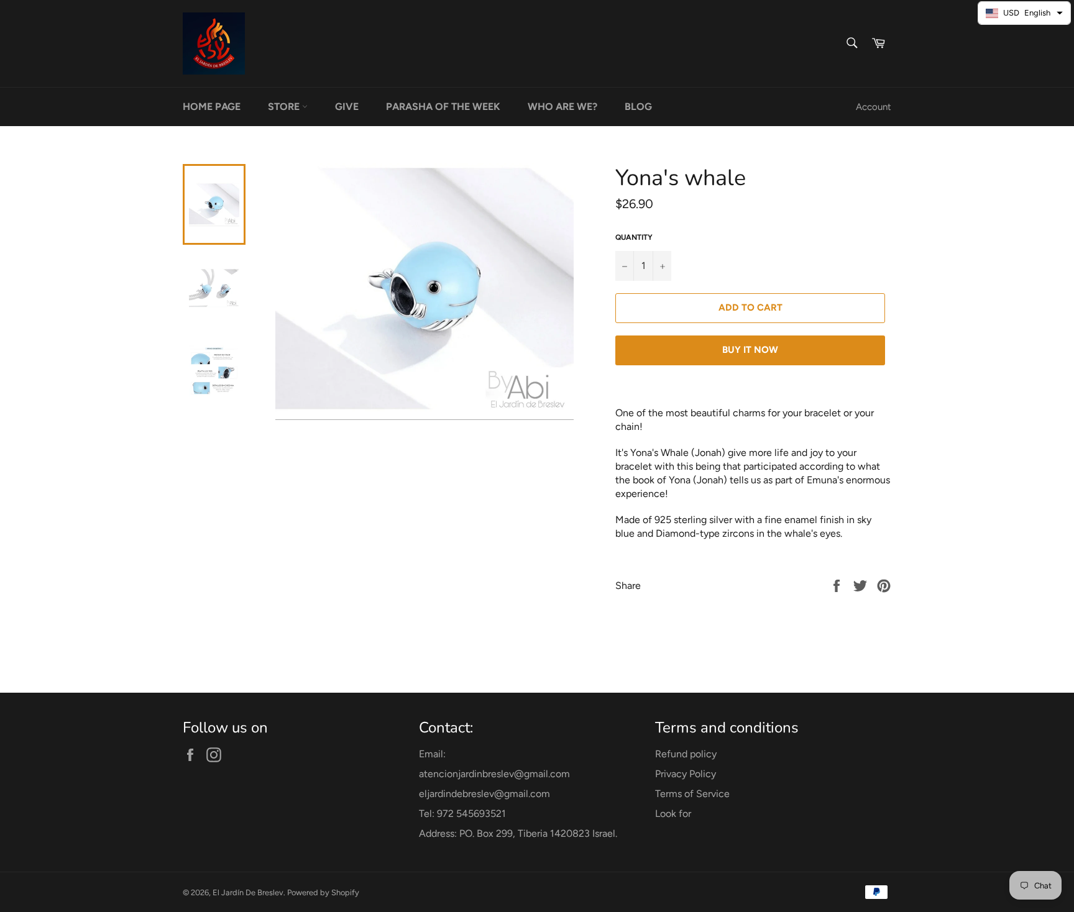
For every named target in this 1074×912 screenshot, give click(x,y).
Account (873, 106)
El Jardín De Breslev (248, 892)
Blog (638, 106)
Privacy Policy (685, 774)
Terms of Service (692, 794)
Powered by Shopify (323, 892)
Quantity (634, 237)
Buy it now (750, 349)
